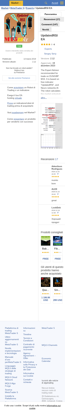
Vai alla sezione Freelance (19, 78)
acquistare (19, 87)
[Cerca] (46, 3)
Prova (10, 103)
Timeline (27, 334)
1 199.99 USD (45, 298)
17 (56, 159)
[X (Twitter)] (53, 371)
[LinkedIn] (43, 376)
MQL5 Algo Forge (10, 384)
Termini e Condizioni (28, 339)
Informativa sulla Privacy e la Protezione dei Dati (30, 366)
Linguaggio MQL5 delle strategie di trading (10, 370)
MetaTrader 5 (48, 328)
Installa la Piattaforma (10, 397)
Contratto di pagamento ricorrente (28, 347)
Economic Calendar (46, 359)
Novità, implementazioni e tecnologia (13, 351)
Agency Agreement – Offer (29, 356)
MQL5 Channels (49, 345)
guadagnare (17, 112)
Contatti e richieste (27, 380)
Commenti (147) (50, 24)
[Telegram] (48, 371)
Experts (48, 49)
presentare (19, 119)
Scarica (11, 390)
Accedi (55, 3)
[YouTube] (58, 371)
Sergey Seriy (50, 53)
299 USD (57, 300)
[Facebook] (43, 371)
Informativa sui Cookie (28, 374)
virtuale (18, 98)
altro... (44, 97)
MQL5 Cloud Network (11, 378)
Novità (45, 29)
